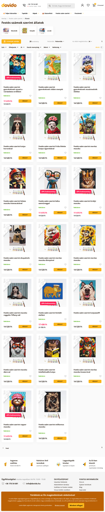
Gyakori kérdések (85, 485)
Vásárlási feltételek (60, 482)
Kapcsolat (82, 490)
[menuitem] (11, 13)
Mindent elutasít (60, 505)
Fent (7, 448)
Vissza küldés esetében (62, 490)
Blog (80, 487)
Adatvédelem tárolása (61, 485)
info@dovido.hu (33, 483)
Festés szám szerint (15, 18)
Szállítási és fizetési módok (63, 487)
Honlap (4, 18)
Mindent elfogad (76, 505)
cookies (19, 501)
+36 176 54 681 (11, 483)
